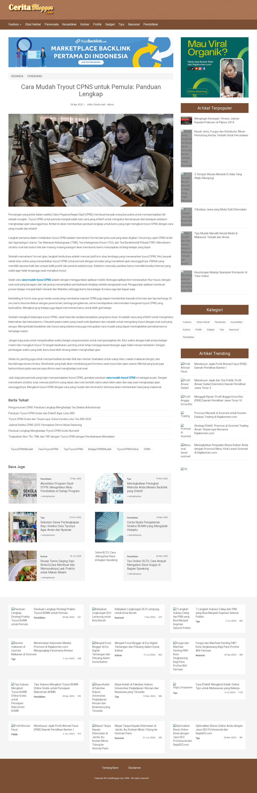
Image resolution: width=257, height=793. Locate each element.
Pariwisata (52, 24)
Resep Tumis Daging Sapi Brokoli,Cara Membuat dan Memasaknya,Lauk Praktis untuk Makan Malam (57, 566)
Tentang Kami (110, 767)
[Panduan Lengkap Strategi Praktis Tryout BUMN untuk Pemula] (20, 616)
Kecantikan (69, 24)
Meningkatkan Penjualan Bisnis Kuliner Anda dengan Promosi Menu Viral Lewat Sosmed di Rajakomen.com (221, 448)
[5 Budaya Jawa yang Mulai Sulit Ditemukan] (187, 216)
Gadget (110, 24)
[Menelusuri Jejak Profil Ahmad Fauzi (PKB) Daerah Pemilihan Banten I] (186, 367)
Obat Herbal (33, 24)
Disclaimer (134, 767)
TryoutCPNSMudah (22, 449)
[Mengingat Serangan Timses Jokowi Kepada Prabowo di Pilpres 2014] (189, 120)
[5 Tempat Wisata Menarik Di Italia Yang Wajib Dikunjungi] (187, 187)
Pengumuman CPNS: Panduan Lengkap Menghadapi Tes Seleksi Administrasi (54, 407)
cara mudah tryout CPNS (36, 279)
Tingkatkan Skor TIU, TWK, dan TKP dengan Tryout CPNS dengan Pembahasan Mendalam (61, 436)
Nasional (134, 24)
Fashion (14, 24)
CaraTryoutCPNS (48, 449)
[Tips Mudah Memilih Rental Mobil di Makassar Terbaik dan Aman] (186, 248)
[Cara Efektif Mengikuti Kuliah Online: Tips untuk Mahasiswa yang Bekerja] (192, 685)
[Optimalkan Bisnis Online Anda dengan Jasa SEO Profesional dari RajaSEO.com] (182, 735)
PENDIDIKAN (34, 76)
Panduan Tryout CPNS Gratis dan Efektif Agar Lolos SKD (41, 413)
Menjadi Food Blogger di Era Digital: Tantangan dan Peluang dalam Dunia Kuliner (137, 646)
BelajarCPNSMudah (100, 449)
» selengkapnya (47, 496)
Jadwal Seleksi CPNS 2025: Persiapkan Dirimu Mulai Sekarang (45, 424)
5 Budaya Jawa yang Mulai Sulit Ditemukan (220, 209)
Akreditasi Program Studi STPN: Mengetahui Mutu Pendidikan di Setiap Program (60, 487)
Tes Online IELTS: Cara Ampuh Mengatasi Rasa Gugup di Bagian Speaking (146, 564)
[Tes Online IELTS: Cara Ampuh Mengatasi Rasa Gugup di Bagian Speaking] (109, 556)
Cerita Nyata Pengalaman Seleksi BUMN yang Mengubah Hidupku (147, 526)
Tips (121, 24)
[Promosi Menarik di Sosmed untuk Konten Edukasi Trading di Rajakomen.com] (186, 414)
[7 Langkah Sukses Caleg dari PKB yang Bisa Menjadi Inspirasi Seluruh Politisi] (182, 618)
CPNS (147, 449)
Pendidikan (150, 24)
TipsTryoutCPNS (73, 449)
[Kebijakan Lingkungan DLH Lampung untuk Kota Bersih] (101, 614)
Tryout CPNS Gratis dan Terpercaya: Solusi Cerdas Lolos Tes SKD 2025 (49, 419)
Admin (110, 104)
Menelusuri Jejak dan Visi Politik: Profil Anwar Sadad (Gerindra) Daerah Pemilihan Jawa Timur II (220, 384)
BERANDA (17, 76)
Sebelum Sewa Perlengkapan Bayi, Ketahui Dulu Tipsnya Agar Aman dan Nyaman (59, 526)
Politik (97, 24)
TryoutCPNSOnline (128, 449)
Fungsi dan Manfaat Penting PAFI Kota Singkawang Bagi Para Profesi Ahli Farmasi (217, 646)
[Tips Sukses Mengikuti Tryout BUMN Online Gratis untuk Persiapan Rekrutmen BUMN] (20, 697)
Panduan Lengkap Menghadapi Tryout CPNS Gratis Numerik (43, 430)
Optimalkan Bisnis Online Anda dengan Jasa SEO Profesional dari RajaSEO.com (219, 729)
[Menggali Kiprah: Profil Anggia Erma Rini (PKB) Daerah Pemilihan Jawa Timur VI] (186, 400)
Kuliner (84, 24)
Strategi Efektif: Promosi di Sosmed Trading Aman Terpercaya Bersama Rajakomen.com (221, 429)
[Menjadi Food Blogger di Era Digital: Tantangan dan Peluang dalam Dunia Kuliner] (101, 652)
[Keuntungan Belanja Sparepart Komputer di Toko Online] (188, 280)
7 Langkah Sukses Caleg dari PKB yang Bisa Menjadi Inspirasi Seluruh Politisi (217, 612)
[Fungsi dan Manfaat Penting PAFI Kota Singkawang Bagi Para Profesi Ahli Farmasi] (182, 656)
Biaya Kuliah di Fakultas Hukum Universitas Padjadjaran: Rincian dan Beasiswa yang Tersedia (137, 688)
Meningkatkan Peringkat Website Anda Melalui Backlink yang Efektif (147, 487)
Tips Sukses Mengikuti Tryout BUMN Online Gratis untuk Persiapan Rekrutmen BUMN (56, 688)
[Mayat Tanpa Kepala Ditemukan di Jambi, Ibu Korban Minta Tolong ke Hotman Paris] (101, 736)
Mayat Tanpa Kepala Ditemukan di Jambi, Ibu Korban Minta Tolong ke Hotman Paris (136, 729)
